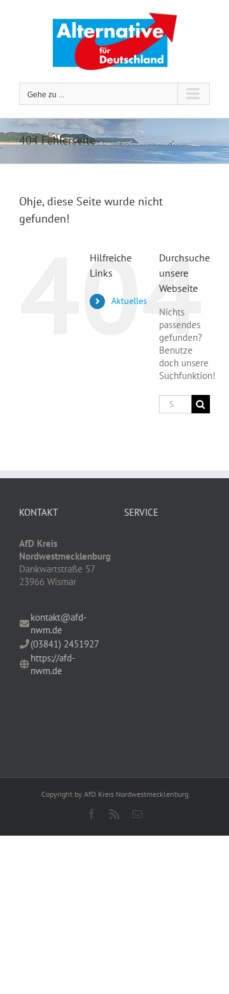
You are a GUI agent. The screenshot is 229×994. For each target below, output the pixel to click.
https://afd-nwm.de (53, 664)
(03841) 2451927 (65, 644)
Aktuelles (129, 301)
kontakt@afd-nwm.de (59, 623)
